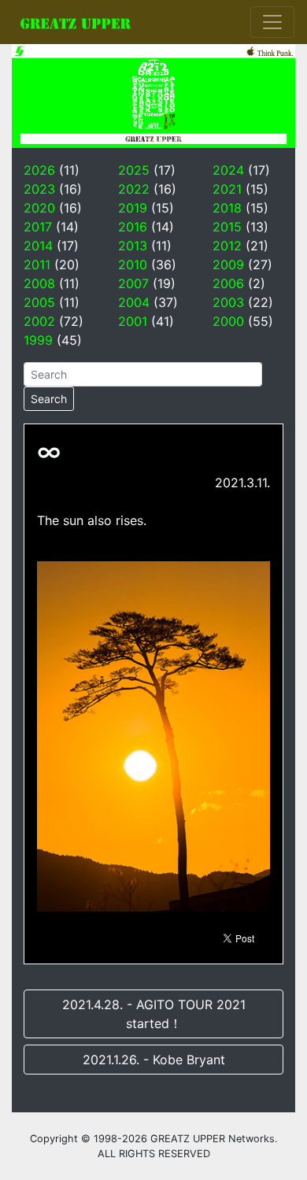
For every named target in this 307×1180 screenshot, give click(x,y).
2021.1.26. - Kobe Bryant (154, 1059)
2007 (133, 283)
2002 (39, 321)
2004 (134, 302)
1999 (38, 340)
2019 (132, 208)
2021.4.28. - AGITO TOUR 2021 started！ (154, 1014)
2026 (39, 170)
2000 (228, 321)
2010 (132, 264)
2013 (132, 245)
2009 (228, 264)
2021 (227, 189)
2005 (39, 302)
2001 (132, 321)
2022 (134, 189)
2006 (228, 283)
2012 (227, 245)
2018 (227, 208)
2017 (38, 227)
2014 (38, 245)
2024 (228, 170)
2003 (228, 302)
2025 (134, 170)
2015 (227, 227)
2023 (39, 189)
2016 (132, 227)
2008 (39, 283)
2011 (37, 264)
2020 (39, 208)
